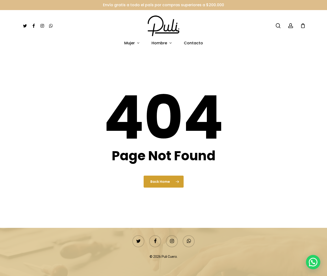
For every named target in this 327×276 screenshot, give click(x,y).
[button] (313, 262)
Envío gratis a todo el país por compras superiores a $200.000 (163, 5)
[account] (290, 25)
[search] (278, 25)
